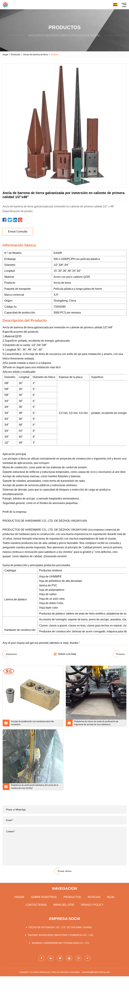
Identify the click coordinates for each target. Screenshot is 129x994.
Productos (15, 54)
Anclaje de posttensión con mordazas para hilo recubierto (32, 723)
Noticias (94, 897)
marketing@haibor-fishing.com (96, 972)
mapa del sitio (63, 904)
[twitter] (60, 958)
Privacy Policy (92, 904)
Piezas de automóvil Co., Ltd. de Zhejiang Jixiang (60, 927)
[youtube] (69, 958)
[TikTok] (88, 958)
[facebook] (41, 958)
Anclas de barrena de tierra (35, 54)
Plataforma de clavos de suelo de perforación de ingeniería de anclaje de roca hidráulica (96, 723)
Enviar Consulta (17, 231)
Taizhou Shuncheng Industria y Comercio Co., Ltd (60, 935)
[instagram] (78, 958)
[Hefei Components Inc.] (5, 4)
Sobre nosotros (44, 897)
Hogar (5, 54)
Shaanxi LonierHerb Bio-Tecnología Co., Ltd (60, 943)
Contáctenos (36, 904)
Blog (111, 897)
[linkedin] (51, 958)
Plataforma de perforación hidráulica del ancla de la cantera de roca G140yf (34, 786)
